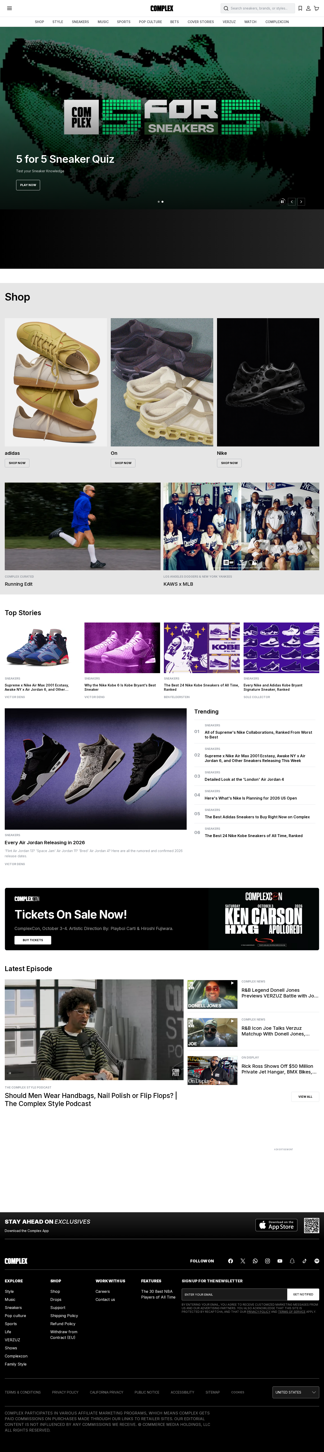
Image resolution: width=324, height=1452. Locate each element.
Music (10, 1299)
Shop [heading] (17, 297)
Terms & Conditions (23, 1392)
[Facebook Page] (230, 1261)
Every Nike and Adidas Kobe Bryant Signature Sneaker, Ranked (273, 687)
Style (9, 1291)
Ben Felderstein (177, 697)
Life (8, 1331)
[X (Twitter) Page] (243, 1261)
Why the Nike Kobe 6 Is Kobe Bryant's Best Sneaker (120, 687)
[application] (94, 1029)
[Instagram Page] (267, 1261)
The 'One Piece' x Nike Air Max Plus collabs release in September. (68, 171)
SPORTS (123, 22)
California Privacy (106, 1392)
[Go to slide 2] (162, 202)
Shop (55, 1291)
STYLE (57, 22)
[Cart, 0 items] (316, 8)
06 (197, 832)
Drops (55, 1299)
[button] (296, 1392)
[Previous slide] (292, 202)
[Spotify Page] (317, 1261)
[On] (162, 382)
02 (197, 754)
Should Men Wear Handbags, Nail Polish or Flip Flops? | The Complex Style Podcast (91, 1100)
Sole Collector (257, 697)
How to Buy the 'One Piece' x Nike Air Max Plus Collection (85, 152)
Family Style (16, 1364)
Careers (103, 1291)
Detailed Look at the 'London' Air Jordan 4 (244, 779)
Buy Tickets (33, 940)
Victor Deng (15, 864)
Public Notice (147, 1392)
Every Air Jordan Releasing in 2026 (45, 842)
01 (196, 731)
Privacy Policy (258, 1311)
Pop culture (15, 1315)
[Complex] (162, 8)
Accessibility (182, 1392)
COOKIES (237, 1392)
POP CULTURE (150, 22)
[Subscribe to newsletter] (303, 1294)
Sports (11, 1323)
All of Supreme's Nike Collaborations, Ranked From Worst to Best (258, 734)
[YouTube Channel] (280, 1261)
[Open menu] (9, 8)
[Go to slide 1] (159, 202)
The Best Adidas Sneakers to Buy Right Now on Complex (257, 817)
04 (197, 794)
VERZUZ (229, 22)
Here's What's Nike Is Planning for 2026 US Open (251, 798)
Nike (222, 453)
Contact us (105, 1299)
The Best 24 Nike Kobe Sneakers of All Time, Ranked (254, 835)
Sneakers (25, 135)
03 (197, 776)
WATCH (250, 22)
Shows (11, 1348)
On (114, 453)
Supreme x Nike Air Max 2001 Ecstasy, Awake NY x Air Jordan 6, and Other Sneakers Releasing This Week (255, 758)
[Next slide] (301, 202)
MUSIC (103, 22)
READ (24, 185)
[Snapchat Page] (292, 1261)
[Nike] (268, 382)
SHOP (39, 22)
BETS (174, 22)
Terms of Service (291, 1311)
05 (197, 813)
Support (57, 1307)
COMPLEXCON (277, 22)
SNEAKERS (80, 22)
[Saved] (300, 8)
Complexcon (16, 1356)
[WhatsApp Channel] (255, 1261)
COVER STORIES (201, 22)
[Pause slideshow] (282, 202)
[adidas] (56, 382)
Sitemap (213, 1392)
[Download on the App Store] (276, 1225)
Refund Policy (62, 1323)
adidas (12, 453)
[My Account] (308, 8)
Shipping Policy (64, 1315)
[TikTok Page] (304, 1261)
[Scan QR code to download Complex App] (311, 1225)
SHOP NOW (17, 463)
